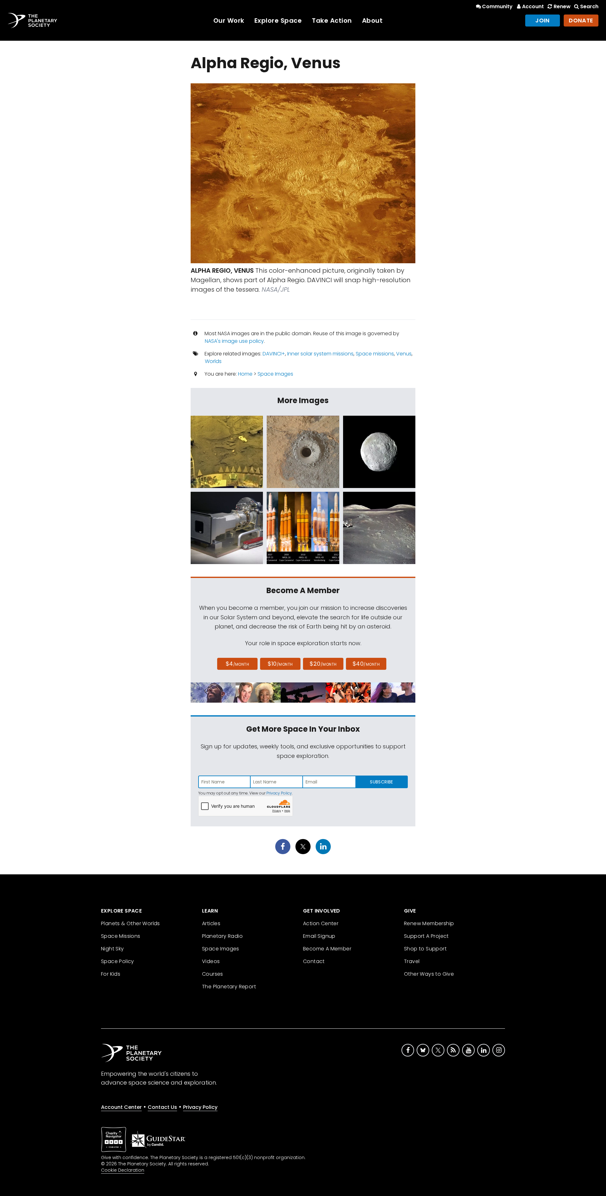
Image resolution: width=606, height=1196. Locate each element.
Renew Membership (429, 923)
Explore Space (278, 20)
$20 (323, 664)
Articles (211, 923)
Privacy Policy (279, 793)
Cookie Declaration (122, 1170)
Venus (404, 353)
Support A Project (426, 936)
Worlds (213, 361)
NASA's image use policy (234, 341)
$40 (366, 664)
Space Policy (117, 961)
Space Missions (120, 936)
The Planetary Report (229, 986)
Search (589, 6)
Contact (314, 961)
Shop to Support (425, 948)
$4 (237, 664)
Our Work (228, 20)
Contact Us (162, 1107)
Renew (562, 6)
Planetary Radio (222, 936)
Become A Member (327, 948)
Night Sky (112, 948)
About (372, 20)
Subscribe (381, 782)
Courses (212, 974)
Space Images (275, 374)
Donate (581, 20)
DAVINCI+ (274, 353)
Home (245, 374)
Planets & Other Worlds (130, 923)
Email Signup (319, 936)
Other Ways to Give (429, 974)
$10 (280, 664)
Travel (411, 961)
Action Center (320, 923)
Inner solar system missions (320, 353)
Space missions (375, 353)
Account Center (121, 1107)
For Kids (110, 974)
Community (497, 6)
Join (542, 20)
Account (533, 6)
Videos (211, 961)
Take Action (332, 20)
